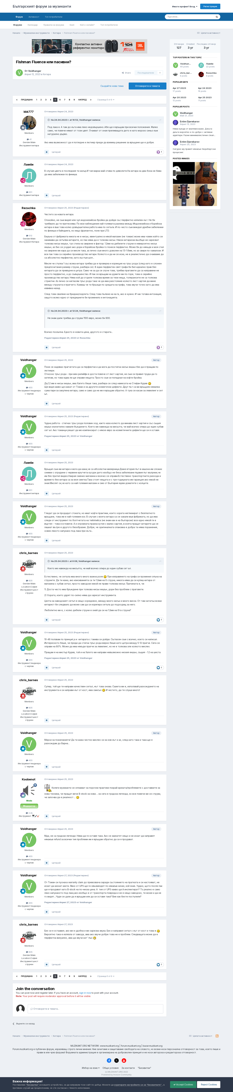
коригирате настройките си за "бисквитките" (138, 1084)
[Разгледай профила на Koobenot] (29, 790)
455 (30, 387)
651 (30, 192)
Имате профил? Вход (184, 6)
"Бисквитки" (144, 1068)
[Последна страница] (91, 100)
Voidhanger (34, 71)
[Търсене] (216, 16)
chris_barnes (28, 553)
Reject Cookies (208, 1084)
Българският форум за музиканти (42, 6)
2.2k (30, 813)
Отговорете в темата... (46, 1008)
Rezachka (29, 208)
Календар (33, 25)
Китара (47, 74)
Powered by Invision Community (116, 1075)
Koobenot (28, 779)
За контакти (128, 1068)
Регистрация (210, 6)
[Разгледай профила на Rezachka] (29, 219)
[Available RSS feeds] (217, 1036)
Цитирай (56, 152)
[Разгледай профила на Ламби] (29, 176)
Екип (72, 25)
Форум (19, 16)
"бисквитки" (32, 1084)
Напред (82, 99)
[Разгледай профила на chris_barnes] (29, 564)
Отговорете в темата (147, 86)
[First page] (17, 100)
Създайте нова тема (111, 86)
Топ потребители (109, 25)
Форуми (17, 25)
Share (127, 72)
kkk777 (29, 111)
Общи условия (111, 1068)
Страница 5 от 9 (105, 99)
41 (30, 139)
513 (30, 235)
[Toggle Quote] (49, 120)
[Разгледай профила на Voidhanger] (19, 72)
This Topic (204, 16)
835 (30, 580)
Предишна (27, 99)
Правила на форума (53, 25)
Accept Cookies (184, 1084)
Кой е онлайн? (87, 25)
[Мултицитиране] (46, 152)
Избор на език (90, 1068)
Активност (34, 16)
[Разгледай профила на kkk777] (29, 123)
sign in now (85, 992)
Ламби (28, 164)
